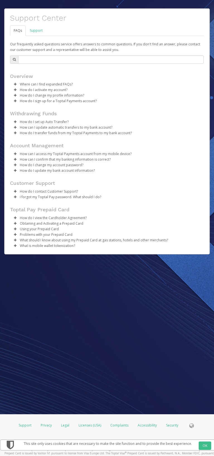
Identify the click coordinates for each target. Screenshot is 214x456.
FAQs (18, 30)
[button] (15, 84)
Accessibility (147, 425)
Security (172, 425)
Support (36, 30)
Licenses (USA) (90, 425)
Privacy (46, 425)
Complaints (119, 425)
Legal (65, 425)
